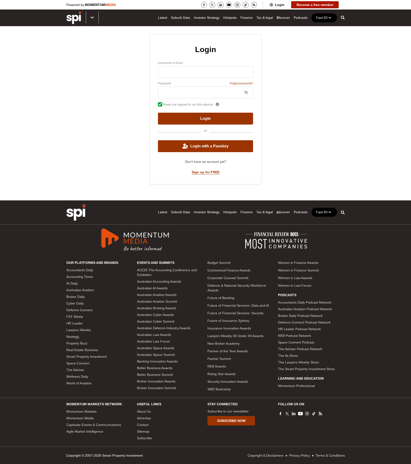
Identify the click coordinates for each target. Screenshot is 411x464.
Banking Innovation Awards (157, 361)
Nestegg (72, 336)
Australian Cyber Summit (155, 321)
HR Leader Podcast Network (299, 329)
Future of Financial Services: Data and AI (238, 305)
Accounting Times (79, 277)
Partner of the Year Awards (227, 351)
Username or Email (170, 63)
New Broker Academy (223, 343)
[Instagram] (237, 5)
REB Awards (216, 366)
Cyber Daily (75, 303)
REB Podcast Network (294, 336)
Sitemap (143, 431)
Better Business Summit (155, 375)
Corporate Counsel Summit (227, 278)
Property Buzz (77, 343)
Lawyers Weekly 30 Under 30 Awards (235, 336)
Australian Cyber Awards (155, 315)
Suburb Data (180, 17)
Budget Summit (218, 263)
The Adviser (75, 370)
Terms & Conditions (330, 455)
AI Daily (72, 283)
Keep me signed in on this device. (188, 104)
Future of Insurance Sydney (228, 321)
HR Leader (74, 323)
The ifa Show (288, 356)
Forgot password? (241, 83)
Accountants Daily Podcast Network (304, 302)
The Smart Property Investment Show (306, 369)
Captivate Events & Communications (93, 425)
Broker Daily (75, 297)
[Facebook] (204, 5)
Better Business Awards (154, 368)
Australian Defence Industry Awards (164, 328)
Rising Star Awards (221, 374)
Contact (143, 425)
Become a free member (315, 5)
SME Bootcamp (219, 389)
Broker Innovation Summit (156, 388)
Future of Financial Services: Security (235, 313)
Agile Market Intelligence (84, 431)
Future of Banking (220, 298)
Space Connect (77, 363)
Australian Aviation (80, 290)
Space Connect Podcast (296, 342)
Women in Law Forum (294, 285)
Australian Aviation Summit (157, 301)
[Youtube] (229, 5)
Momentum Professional (296, 386)
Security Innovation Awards (227, 381)
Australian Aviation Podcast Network (305, 309)
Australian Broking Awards (156, 308)
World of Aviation (79, 383)
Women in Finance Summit (298, 270)
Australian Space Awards (155, 348)
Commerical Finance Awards (228, 270)
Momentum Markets (81, 411)
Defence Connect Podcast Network (304, 322)
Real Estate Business (82, 350)
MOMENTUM (100, 5)
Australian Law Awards (154, 335)
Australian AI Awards (152, 288)
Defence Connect (79, 310)
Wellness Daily (77, 376)
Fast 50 (322, 17)
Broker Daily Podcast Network (300, 316)
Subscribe (144, 438)
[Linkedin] (221, 5)
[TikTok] (246, 5)
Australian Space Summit (156, 355)
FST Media (74, 317)
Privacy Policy (299, 455)
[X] (212, 5)
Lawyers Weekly (78, 330)
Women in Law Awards (295, 278)
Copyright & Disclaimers (266, 455)
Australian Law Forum (153, 341)
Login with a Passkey (209, 146)
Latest (162, 17)
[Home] (75, 212)
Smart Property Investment (86, 356)
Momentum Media (80, 418)
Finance (246, 17)
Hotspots (230, 17)
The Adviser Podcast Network (300, 349)
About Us (144, 411)
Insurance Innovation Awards (229, 328)
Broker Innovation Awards (156, 381)
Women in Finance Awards (298, 263)
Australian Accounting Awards (159, 281)
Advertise (144, 418)
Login (279, 5)
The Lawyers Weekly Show (298, 362)
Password (164, 83)
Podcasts (301, 17)
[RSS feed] (254, 5)
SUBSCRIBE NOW (231, 421)
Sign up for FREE (206, 172)
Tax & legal (264, 17)
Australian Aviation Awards (156, 295)
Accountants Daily (79, 270)
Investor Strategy (207, 17)
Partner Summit (219, 359)
